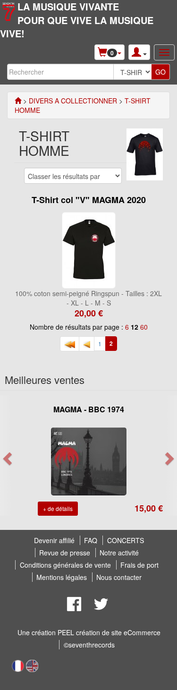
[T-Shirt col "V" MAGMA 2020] (89, 249)
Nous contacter (119, 577)
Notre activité (119, 552)
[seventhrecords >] (18, 100)
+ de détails (58, 508)
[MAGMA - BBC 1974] (89, 460)
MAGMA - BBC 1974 (88, 409)
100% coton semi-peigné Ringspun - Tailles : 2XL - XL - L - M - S (88, 298)
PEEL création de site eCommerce (109, 632)
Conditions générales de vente (65, 565)
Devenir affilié (54, 540)
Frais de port (139, 565)
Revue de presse (64, 552)
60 (144, 327)
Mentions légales (61, 577)
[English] (32, 665)
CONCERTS (125, 540)
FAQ (90, 540)
